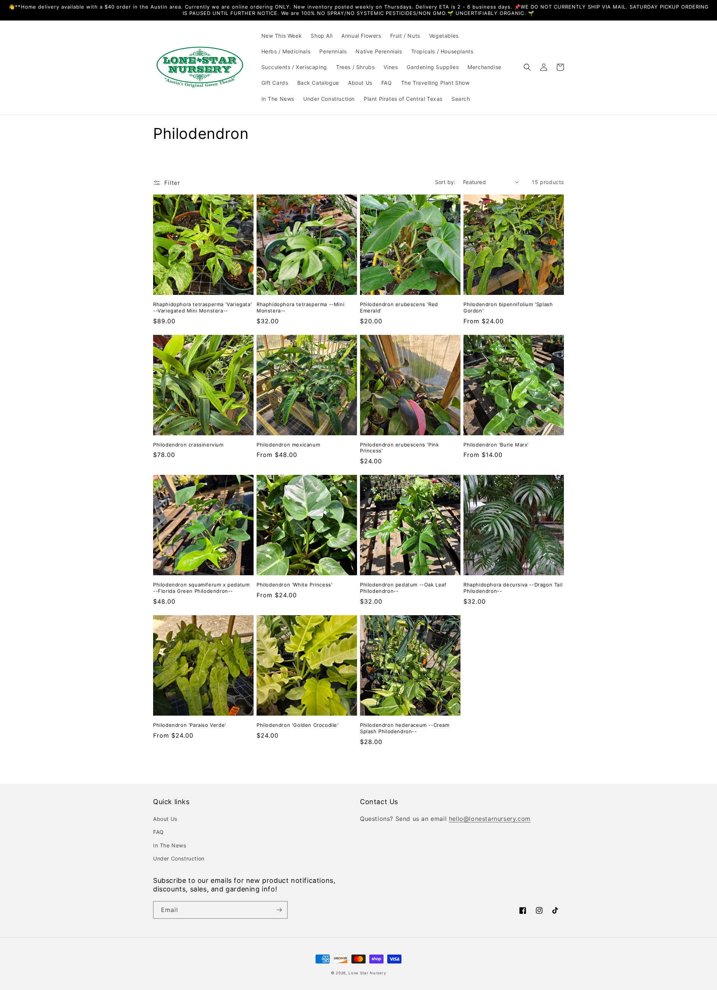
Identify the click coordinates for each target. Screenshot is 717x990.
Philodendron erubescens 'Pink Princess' (399, 448)
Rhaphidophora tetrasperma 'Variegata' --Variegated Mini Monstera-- (202, 307)
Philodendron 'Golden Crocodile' (298, 725)
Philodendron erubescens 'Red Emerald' (399, 307)
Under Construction (179, 858)
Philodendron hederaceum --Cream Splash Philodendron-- (405, 728)
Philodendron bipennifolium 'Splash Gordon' (508, 307)
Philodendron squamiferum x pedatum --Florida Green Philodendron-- (201, 588)
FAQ (158, 832)
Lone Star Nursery (367, 973)
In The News (169, 845)
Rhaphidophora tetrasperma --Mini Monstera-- (300, 307)
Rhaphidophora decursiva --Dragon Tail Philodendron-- (512, 588)
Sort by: (445, 182)
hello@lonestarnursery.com (490, 818)
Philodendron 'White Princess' (294, 585)
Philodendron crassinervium (188, 445)
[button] (527, 67)
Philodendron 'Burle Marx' (496, 445)
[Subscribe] (279, 910)
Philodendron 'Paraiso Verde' (189, 725)
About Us (165, 819)
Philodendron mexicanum (288, 445)
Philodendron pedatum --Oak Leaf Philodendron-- (403, 588)
